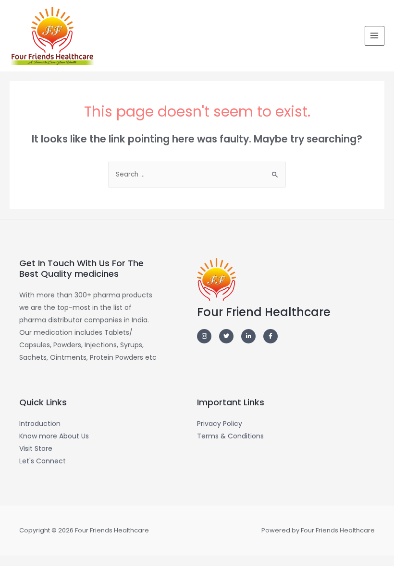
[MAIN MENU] (374, 36)
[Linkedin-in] (248, 336)
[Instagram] (204, 336)
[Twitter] (226, 336)
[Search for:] (197, 174)
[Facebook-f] (270, 336)
